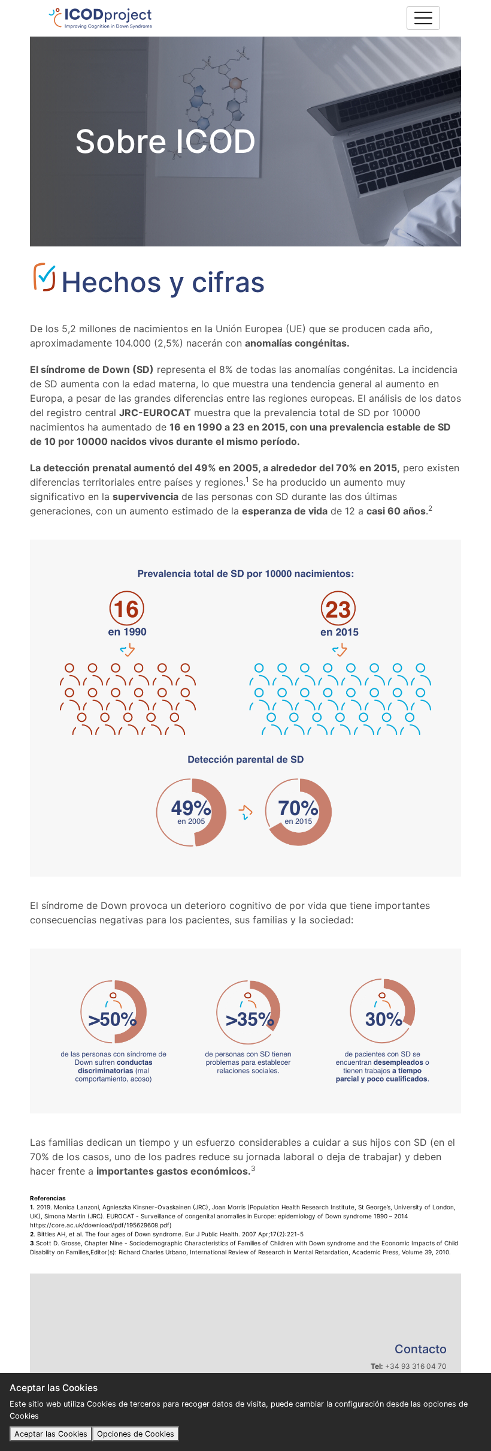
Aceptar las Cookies (50, 1433)
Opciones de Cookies (135, 1433)
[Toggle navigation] (423, 18)
